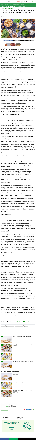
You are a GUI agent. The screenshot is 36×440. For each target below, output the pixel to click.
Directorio (20, 6)
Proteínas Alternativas (14, 4)
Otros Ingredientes (5, 6)
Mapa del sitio (25, 433)
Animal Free (22, 4)
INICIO (2, 4)
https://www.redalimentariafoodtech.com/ (26, 321)
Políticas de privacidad (19, 433)
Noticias (6, 4)
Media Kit (25, 6)
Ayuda (6, 433)
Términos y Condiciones (12, 433)
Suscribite (32, 1)
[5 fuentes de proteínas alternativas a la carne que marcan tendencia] (18, 28)
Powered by (18, 437)
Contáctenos (2, 433)
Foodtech (27, 4)
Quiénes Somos (13, 6)
